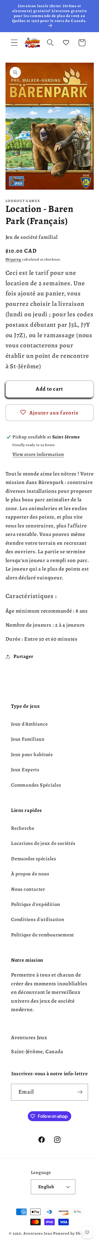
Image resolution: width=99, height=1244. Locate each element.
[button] (14, 43)
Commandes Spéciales (36, 785)
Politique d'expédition (35, 904)
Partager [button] (23, 656)
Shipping (13, 259)
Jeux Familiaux (28, 739)
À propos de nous (30, 873)
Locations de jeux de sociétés (43, 843)
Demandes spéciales (33, 858)
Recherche (22, 828)
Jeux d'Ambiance (29, 724)
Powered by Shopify (71, 1233)
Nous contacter (28, 889)
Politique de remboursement (42, 934)
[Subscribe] (80, 1092)
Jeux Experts (25, 769)
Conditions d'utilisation (37, 919)
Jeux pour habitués (32, 754)
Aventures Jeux (37, 1233)
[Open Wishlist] (66, 43)
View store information (38, 454)
